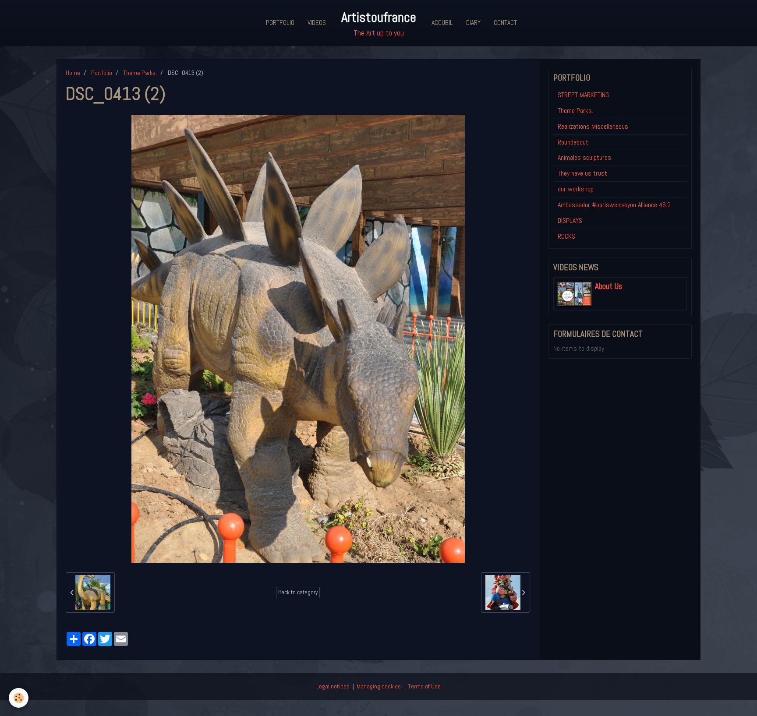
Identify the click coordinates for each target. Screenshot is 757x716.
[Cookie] (18, 698)
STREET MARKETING (583, 94)
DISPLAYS (570, 220)
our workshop (576, 189)
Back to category (298, 592)
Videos (317, 22)
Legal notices (333, 686)
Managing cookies (379, 686)
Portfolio (280, 22)
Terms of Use (424, 686)
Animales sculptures (584, 157)
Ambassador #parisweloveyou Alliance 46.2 (614, 204)
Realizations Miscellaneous (593, 126)
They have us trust (582, 173)
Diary (473, 22)
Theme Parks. (140, 73)
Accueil (442, 22)
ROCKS (566, 236)
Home (73, 73)
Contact (505, 22)
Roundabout (573, 142)
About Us (608, 286)
